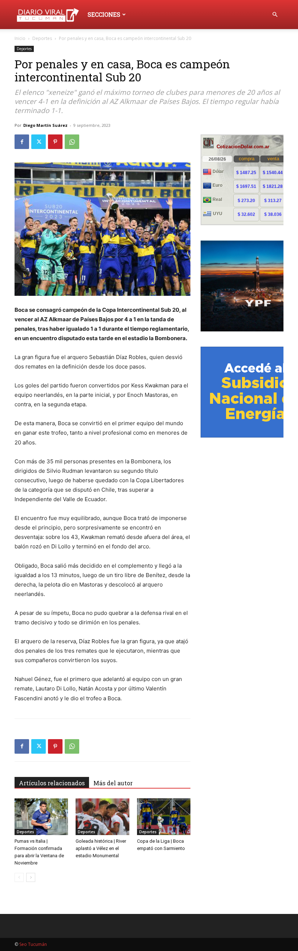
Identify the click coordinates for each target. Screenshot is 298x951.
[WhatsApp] (72, 141)
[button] (274, 14)
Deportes (42, 38)
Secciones (104, 14)
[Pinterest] (55, 141)
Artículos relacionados (52, 783)
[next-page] (30, 877)
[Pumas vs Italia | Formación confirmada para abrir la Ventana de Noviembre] (41, 816)
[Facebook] (22, 141)
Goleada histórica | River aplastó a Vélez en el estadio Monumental (101, 848)
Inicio (20, 38)
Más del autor (113, 783)
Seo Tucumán (33, 944)
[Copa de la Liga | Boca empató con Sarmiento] (163, 816)
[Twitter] (38, 141)
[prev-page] (19, 877)
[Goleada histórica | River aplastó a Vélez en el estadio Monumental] (102, 816)
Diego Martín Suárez (45, 125)
